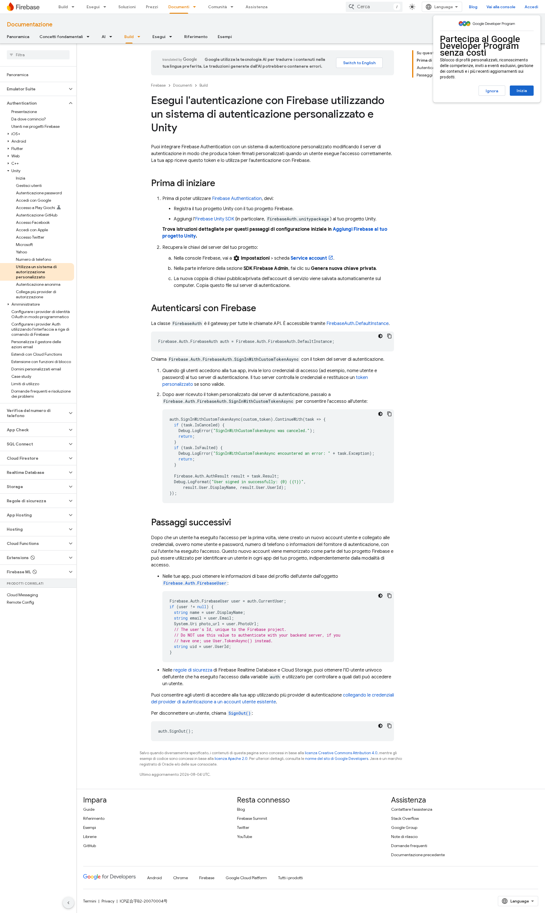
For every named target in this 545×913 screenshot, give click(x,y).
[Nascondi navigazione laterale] (68, 902)
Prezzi (152, 6)
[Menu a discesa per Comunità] (233, 7)
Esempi (225, 36)
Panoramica (18, 36)
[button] (33, 89)
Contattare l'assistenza (411, 809)
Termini (89, 901)
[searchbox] (38, 54)
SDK (214, 219)
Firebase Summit (252, 818)
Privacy (108, 901)
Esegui (93, 6)
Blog (473, 6)
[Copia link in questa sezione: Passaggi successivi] (236, 523)
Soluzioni (127, 6)
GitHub (89, 845)
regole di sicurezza (192, 670)
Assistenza (256, 6)
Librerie (90, 836)
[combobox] (374, 7)
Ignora (492, 90)
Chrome (180, 877)
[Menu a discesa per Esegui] (106, 7)
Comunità (217, 6)
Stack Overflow (405, 818)
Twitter (243, 827)
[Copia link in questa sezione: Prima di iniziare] (221, 183)
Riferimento (195, 36)
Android (154, 877)
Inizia (522, 90)
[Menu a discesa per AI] (112, 36)
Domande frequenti (409, 845)
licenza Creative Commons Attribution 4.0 (341, 753)
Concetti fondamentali (61, 36)
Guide (89, 809)
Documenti (178, 6)
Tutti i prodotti (290, 877)
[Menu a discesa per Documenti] (196, 7)
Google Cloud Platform (246, 877)
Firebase (158, 85)
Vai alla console (501, 6)
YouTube (244, 836)
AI (104, 36)
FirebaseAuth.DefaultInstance (357, 323)
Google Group (404, 827)
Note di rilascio (404, 836)
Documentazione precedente (418, 854)
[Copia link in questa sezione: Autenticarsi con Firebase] (261, 308)
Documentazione (30, 24)
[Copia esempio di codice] (389, 336)
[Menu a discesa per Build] (74, 7)
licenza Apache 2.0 (231, 758)
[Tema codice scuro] (380, 336)
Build (63, 6)
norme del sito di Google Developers (336, 758)
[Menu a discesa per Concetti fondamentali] (90, 36)
